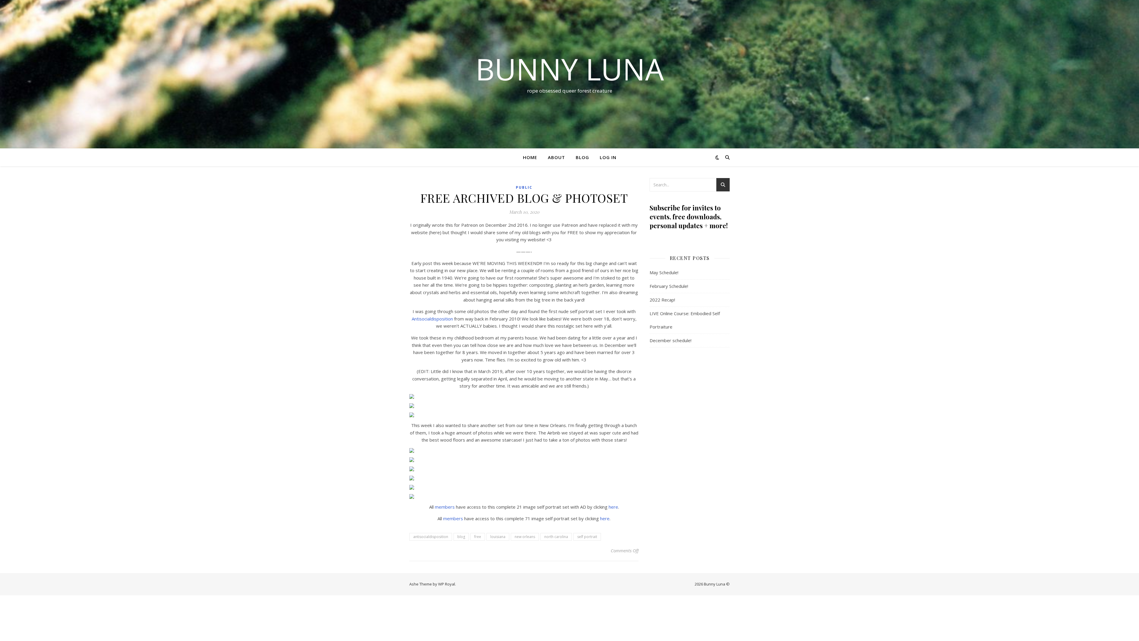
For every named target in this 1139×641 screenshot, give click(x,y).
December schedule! (670, 340)
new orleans (525, 536)
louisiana (497, 536)
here (613, 507)
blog (461, 536)
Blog (582, 157)
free (477, 536)
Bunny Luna (569, 69)
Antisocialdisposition (432, 319)
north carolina (556, 536)
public (524, 187)
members (445, 507)
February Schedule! (669, 286)
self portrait (587, 536)
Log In (608, 157)
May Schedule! (664, 272)
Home (530, 157)
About (556, 157)
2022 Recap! (662, 300)
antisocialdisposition (430, 536)
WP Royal (446, 584)
